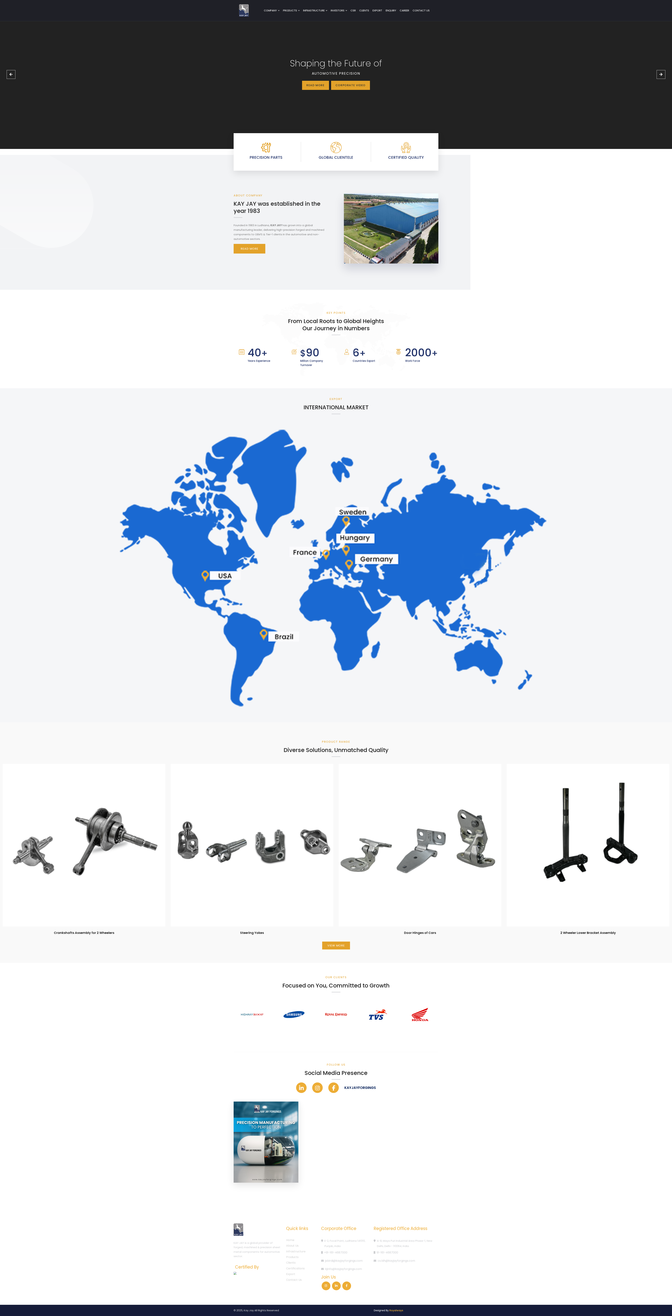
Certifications (295, 1268)
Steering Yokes (252, 933)
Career (404, 10)
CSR (353, 10)
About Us (292, 1246)
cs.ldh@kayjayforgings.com (396, 1261)
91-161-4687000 (387, 1252)
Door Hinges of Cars (420, 933)
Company (270, 10)
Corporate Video (350, 85)
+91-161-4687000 (335, 1252)
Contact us (421, 10)
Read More (315, 85)
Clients (364, 10)
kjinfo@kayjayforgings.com (343, 1269)
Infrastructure (314, 10)
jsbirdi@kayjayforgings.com (344, 1261)
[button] (11, 74)
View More (336, 946)
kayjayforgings (360, 1088)
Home (290, 1240)
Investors (337, 10)
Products (290, 10)
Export (377, 10)
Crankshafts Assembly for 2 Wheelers (84, 933)
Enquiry (391, 10)
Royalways (396, 1310)
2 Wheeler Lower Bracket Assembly (588, 933)
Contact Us (294, 1280)
